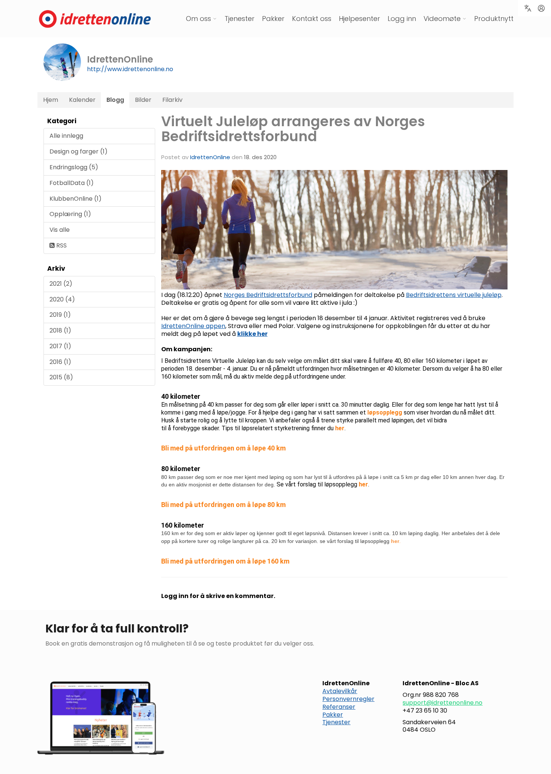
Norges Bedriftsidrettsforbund (268, 295)
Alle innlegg (66, 135)
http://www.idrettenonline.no (130, 69)
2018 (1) (60, 330)
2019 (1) (60, 314)
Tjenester (240, 18)
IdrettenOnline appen (193, 326)
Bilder (143, 99)
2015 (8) (61, 377)
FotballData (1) (71, 183)
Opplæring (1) (70, 214)
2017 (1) (60, 346)
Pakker (273, 18)
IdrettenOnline (211, 157)
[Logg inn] (541, 8)
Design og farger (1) (78, 151)
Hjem (50, 99)
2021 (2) (60, 283)
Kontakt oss (311, 18)
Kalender (82, 99)
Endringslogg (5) (73, 167)
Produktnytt (494, 18)
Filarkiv (172, 99)
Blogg (115, 99)
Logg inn (402, 18)
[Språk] (528, 8)
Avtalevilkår (339, 691)
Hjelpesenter (359, 18)
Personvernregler (348, 699)
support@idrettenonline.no (442, 702)
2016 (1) (60, 362)
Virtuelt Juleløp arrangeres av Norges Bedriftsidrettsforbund (293, 129)
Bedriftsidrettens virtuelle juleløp (454, 295)
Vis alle (59, 229)
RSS (61, 245)
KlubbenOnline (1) (75, 198)
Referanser (338, 706)
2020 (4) (62, 299)
